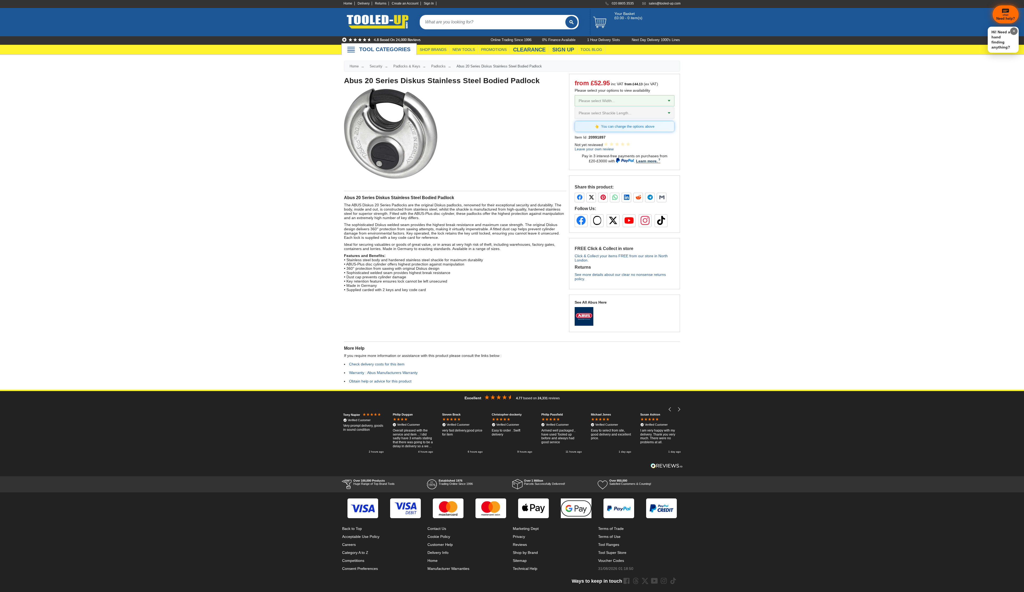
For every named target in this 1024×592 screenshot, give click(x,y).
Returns (380, 3)
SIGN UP (563, 50)
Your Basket (624, 13)
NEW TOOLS (464, 49)
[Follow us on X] (613, 220)
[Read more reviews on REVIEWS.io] (667, 465)
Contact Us (436, 528)
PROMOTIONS (494, 49)
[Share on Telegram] (650, 197)
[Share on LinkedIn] (626, 197)
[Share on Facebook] (579, 197)
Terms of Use (609, 536)
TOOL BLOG (591, 49)
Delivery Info (438, 552)
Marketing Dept (526, 528)
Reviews (520, 544)
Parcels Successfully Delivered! (544, 482)
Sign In (429, 3)
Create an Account (405, 3)
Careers (349, 544)
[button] (670, 409)
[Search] (571, 22)
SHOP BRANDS (433, 49)
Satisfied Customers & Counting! (630, 482)
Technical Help (525, 568)
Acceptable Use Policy (360, 536)
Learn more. (647, 161)
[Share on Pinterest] (603, 197)
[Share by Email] (661, 197)
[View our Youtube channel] (654, 581)
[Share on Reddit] (638, 197)
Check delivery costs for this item (377, 364)
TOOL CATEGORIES (384, 49)
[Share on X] (591, 197)
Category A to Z (355, 552)
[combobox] (492, 22)
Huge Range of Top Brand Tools (374, 482)
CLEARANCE (529, 50)
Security (376, 66)
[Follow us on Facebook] (581, 220)
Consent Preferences (360, 568)
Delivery (364, 3)
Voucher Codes (611, 560)
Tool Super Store (612, 552)
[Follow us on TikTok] (661, 220)
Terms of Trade (611, 528)
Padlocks (438, 66)
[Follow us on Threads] (597, 220)
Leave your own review (594, 149)
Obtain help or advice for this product (380, 381)
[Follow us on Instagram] (645, 220)
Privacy (519, 536)
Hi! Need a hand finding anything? (1000, 39)
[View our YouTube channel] (629, 220)
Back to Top (352, 528)
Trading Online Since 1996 (456, 482)
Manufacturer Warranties (448, 568)
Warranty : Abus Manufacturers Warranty (383, 372)
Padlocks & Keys (406, 66)
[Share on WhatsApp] (614, 197)
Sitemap (520, 560)
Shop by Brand (525, 552)
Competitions (353, 560)
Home (347, 3)
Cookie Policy (438, 536)
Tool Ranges (608, 544)
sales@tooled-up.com (665, 3)
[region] (512, 433)
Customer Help (440, 544)
